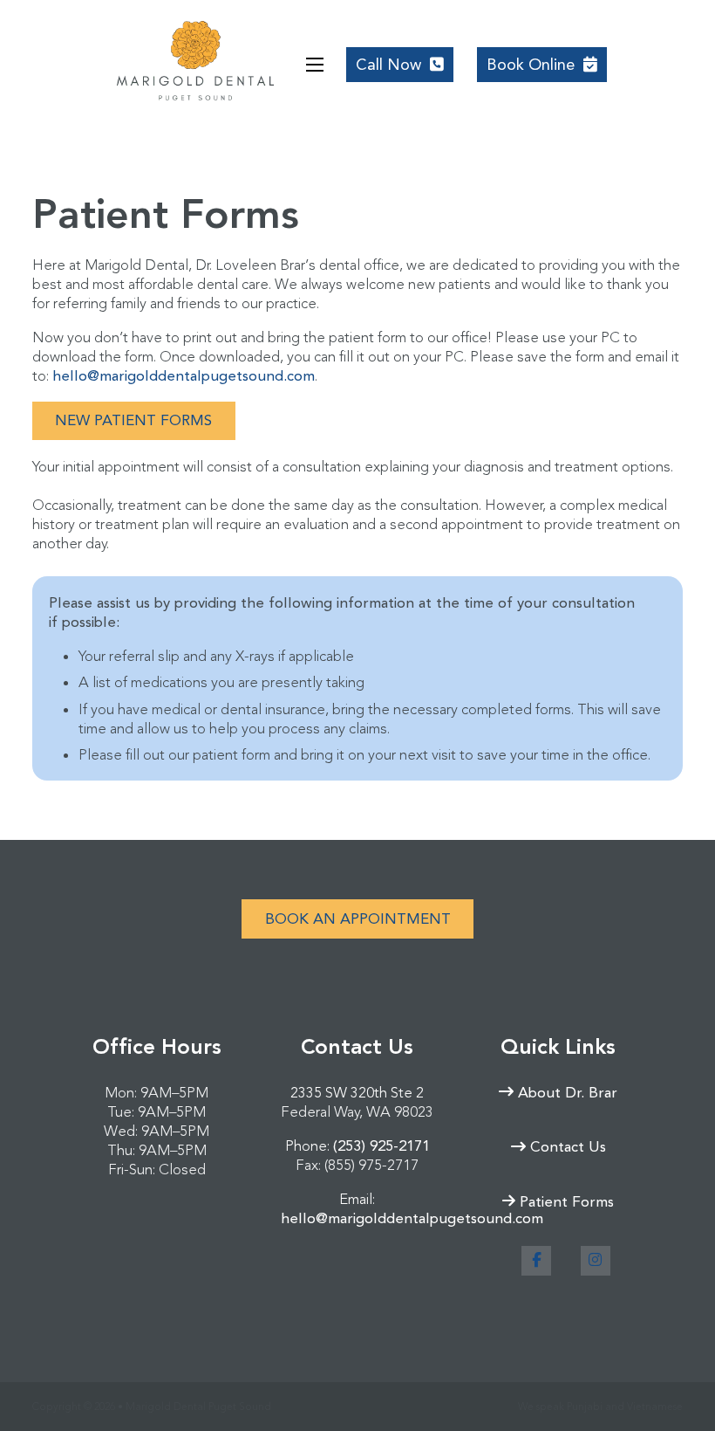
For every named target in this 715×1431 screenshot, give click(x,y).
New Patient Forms (133, 420)
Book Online (531, 64)
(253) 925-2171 (381, 1145)
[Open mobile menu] (314, 65)
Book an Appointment (358, 918)
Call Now (404, 68)
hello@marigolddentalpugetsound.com (183, 375)
